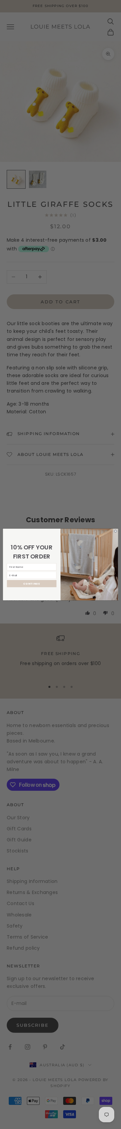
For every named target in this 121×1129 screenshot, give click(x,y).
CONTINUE (31, 583)
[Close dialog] (115, 531)
